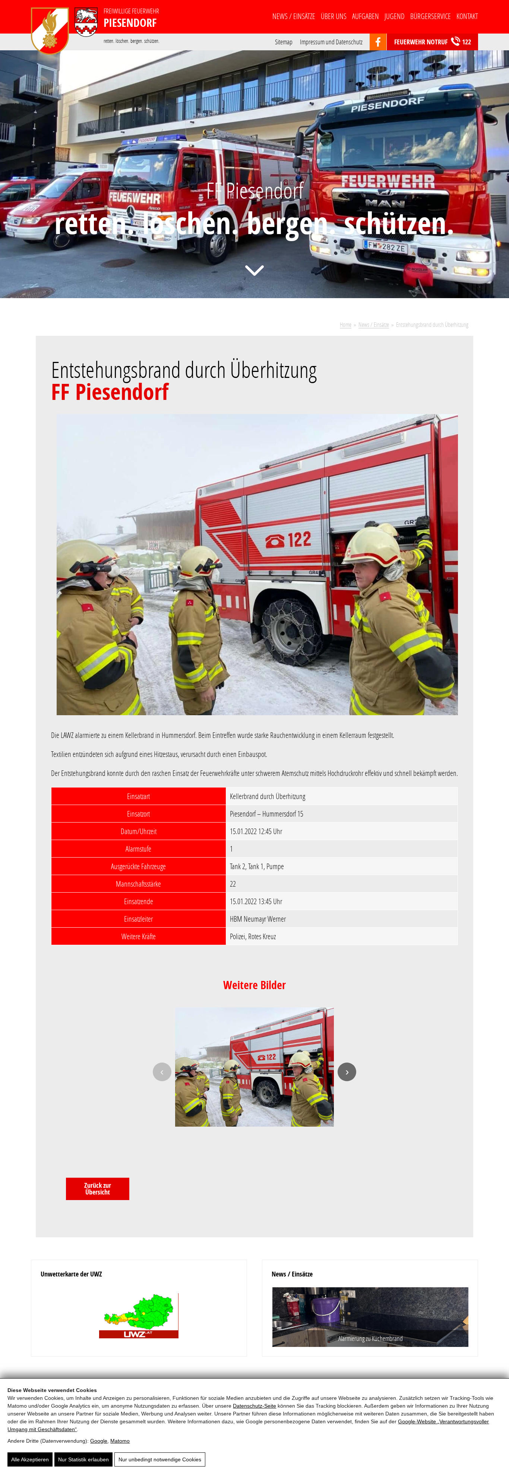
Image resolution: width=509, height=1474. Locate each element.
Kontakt (467, 16)
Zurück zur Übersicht (97, 1189)
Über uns (334, 16)
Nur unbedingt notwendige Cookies (159, 1459)
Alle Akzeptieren (30, 1459)
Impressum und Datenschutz (331, 41)
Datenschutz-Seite (254, 1406)
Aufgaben (365, 16)
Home (345, 324)
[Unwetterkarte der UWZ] (139, 1316)
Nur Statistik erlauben (83, 1459)
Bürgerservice (430, 16)
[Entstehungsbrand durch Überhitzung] (257, 569)
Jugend (395, 16)
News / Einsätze (293, 16)
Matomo (120, 1441)
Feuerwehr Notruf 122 (432, 42)
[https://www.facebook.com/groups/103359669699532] (378, 42)
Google (98, 1441)
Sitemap (284, 41)
